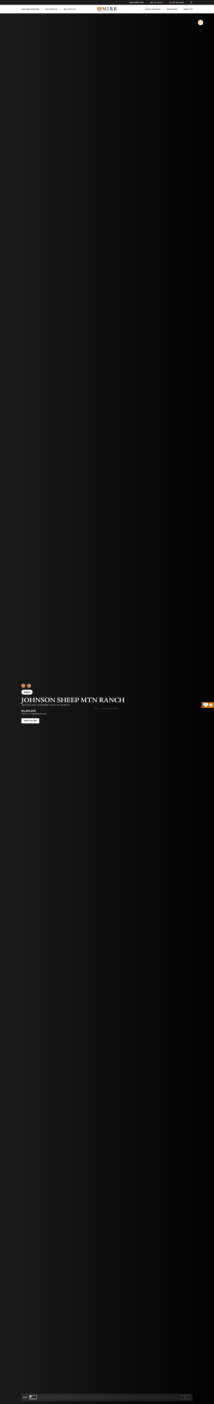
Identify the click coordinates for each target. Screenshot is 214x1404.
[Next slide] (187, 1397)
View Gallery (30, 721)
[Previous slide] (183, 1397)
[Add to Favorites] (211, 705)
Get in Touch (156, 2)
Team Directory (136, 2)
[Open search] (191, 2)
